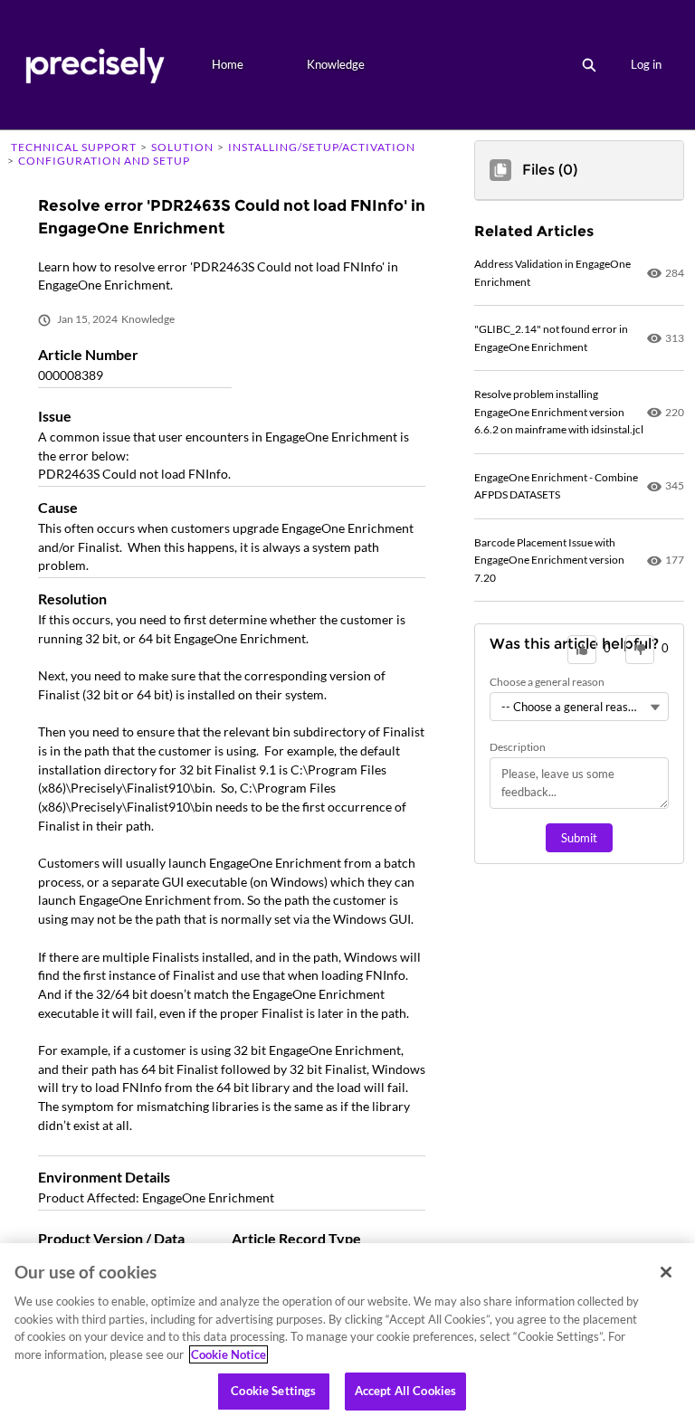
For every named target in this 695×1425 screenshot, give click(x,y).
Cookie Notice (228, 1354)
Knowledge (336, 64)
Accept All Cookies (405, 1390)
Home (227, 64)
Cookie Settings (273, 1390)
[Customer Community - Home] (94, 65)
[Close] (666, 1272)
